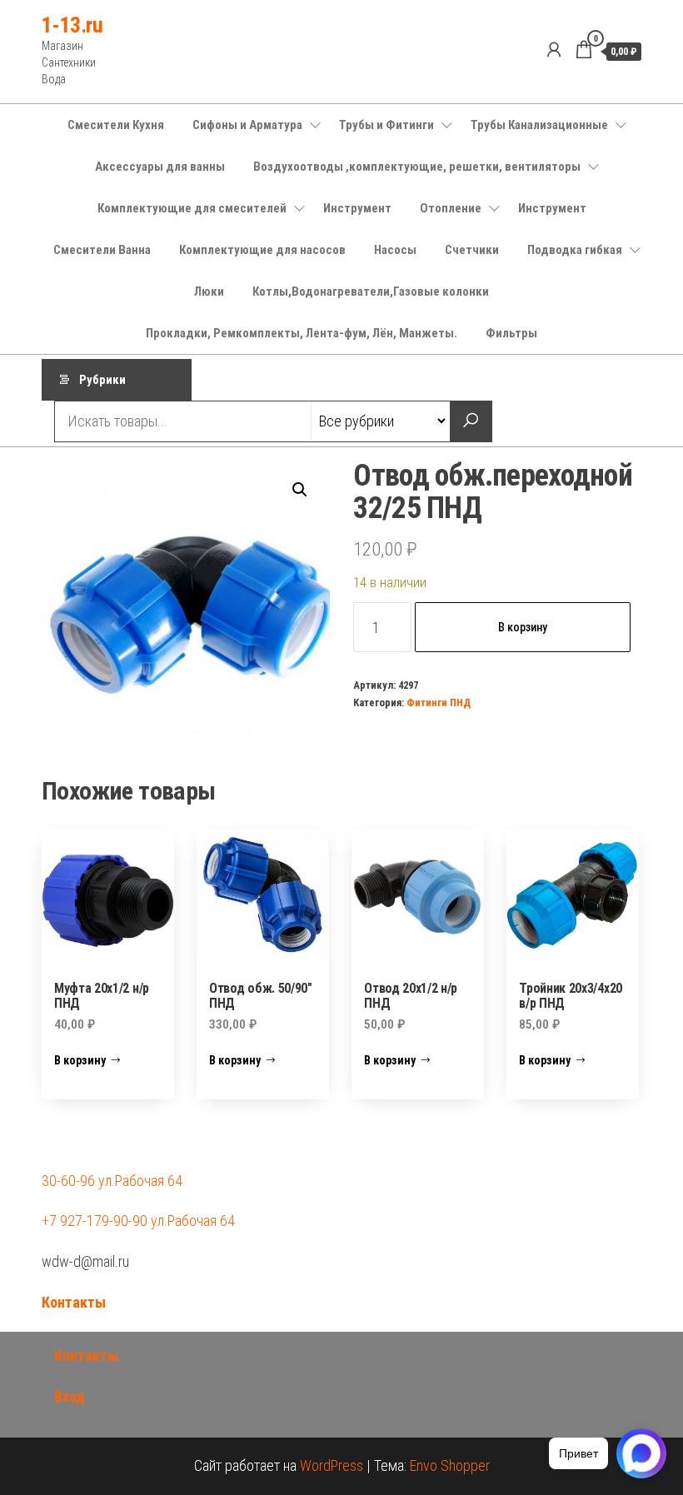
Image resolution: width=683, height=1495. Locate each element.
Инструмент (357, 208)
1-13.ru (72, 24)
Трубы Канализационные (539, 124)
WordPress (331, 1465)
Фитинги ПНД (438, 702)
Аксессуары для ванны (160, 166)
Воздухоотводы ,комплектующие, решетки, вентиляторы (417, 166)
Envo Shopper (450, 1465)
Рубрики (102, 379)
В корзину (522, 627)
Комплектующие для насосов (262, 249)
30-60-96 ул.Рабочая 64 (112, 1180)
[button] (300, 490)
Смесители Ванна (102, 249)
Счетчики (472, 249)
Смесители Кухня (115, 124)
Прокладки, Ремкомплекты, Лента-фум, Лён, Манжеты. (301, 333)
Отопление (450, 208)
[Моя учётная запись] (554, 49)
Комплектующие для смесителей (192, 208)
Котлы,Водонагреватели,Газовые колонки (370, 291)
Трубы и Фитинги (386, 124)
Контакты (74, 1302)
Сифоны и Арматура (247, 124)
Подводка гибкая (574, 249)
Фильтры (511, 333)
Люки (209, 291)
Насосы (395, 249)
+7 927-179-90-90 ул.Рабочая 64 (138, 1220)
